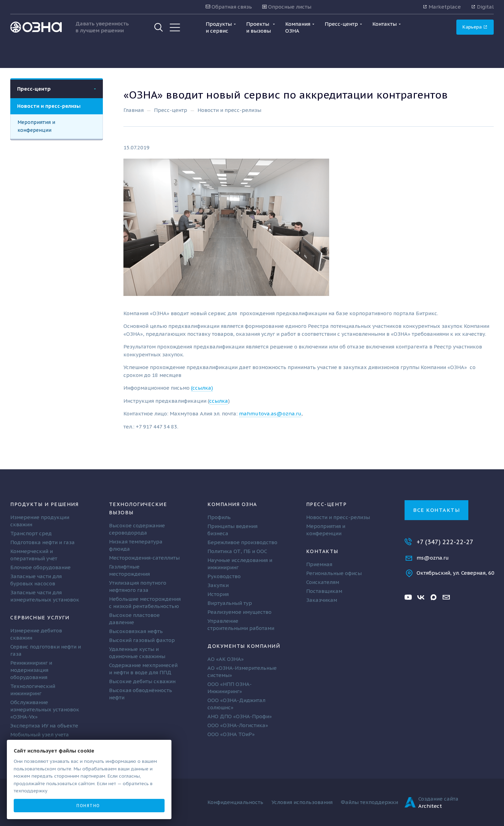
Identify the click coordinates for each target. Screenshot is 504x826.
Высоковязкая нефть (136, 631)
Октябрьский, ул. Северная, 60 (455, 573)
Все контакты (436, 510)
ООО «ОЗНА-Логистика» (237, 725)
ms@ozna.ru (433, 557)
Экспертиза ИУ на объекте (44, 725)
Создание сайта (438, 798)
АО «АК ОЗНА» (225, 659)
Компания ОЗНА (232, 504)
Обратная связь (231, 6)
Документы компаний (243, 646)
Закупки (218, 585)
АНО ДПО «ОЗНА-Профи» (239, 716)
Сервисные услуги (39, 617)
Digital (485, 6)
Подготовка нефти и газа (42, 542)
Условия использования (302, 802)
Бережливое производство (242, 542)
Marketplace (444, 6)
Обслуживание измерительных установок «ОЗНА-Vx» (44, 709)
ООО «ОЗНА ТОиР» (231, 734)
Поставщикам (324, 591)
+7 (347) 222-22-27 (445, 542)
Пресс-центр (34, 88)
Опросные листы (289, 6)
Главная (133, 110)
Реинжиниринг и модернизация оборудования (31, 669)
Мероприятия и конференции (36, 126)
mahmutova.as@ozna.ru (270, 413)
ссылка (218, 401)
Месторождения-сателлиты (144, 557)
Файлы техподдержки (369, 802)
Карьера (473, 27)
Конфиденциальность (235, 802)
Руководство (224, 576)
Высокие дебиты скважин (142, 681)
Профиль (219, 517)
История (218, 594)
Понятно (88, 805)
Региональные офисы (334, 573)
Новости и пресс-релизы (49, 106)
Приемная (319, 564)
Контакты (322, 551)
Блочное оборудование (40, 567)
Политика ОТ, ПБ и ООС (237, 551)
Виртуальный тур (229, 603)
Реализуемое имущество (239, 612)
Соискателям (322, 582)
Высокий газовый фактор (142, 640)
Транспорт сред (31, 533)
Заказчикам (321, 600)
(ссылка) (202, 388)
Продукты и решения (44, 504)
